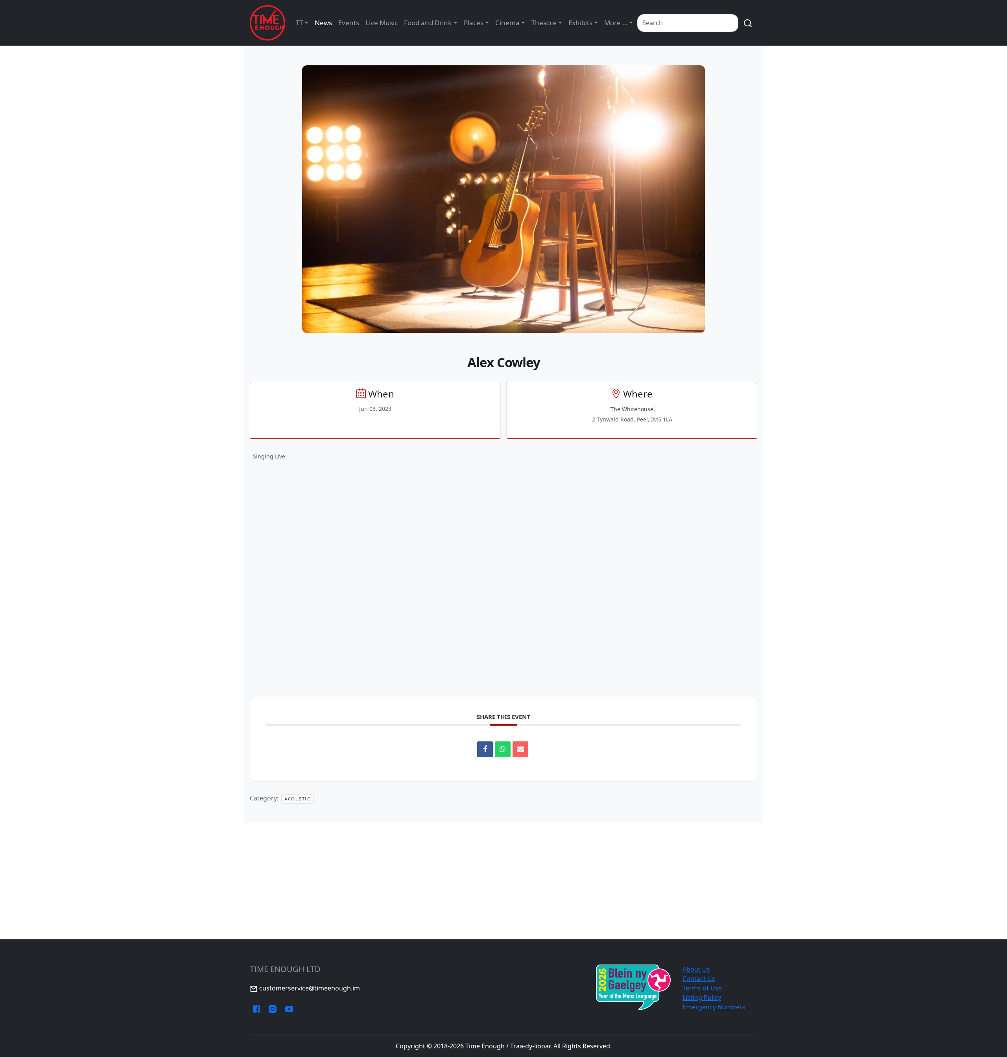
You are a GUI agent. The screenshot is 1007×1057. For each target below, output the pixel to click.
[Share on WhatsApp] (503, 749)
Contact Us (698, 978)
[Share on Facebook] (485, 749)
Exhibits (580, 22)
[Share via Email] (520, 749)
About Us (696, 969)
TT (299, 22)
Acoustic (297, 799)
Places (473, 22)
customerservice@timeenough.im (309, 988)
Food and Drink (428, 22)
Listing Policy (701, 997)
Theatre (543, 22)
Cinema (507, 22)
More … (615, 22)
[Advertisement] (503, 881)
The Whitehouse (631, 409)
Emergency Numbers (713, 1007)
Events (348, 22)
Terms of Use (702, 988)
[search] (747, 23)
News (323, 22)
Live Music (381, 22)
